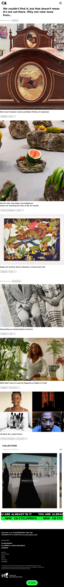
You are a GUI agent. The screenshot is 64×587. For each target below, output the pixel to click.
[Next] (60, 449)
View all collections (10, 449)
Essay (11, 116)
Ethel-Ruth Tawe (16, 281)
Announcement (13, 387)
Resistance (15, 20)
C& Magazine (4, 116)
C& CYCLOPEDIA (46, 518)
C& (4, 3)
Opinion (19, 210)
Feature (11, 271)
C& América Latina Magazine (8, 210)
